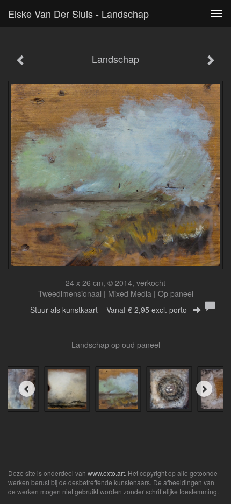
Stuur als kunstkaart (108, 309)
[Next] (204, 389)
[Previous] (27, 389)
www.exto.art (106, 473)
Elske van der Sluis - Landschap (78, 13)
